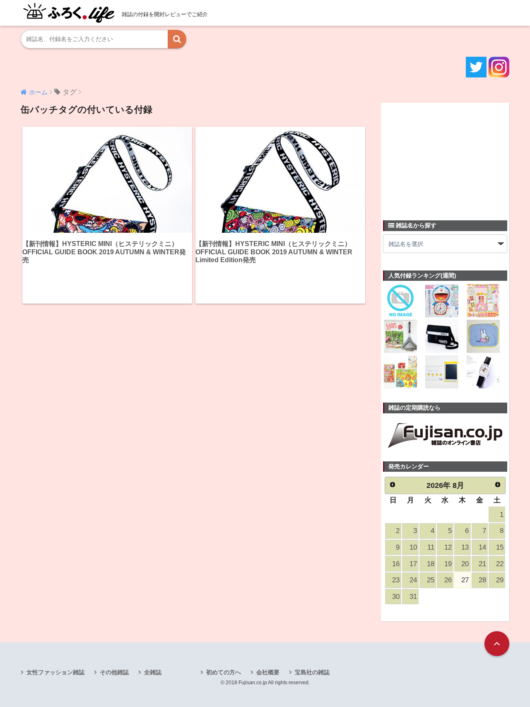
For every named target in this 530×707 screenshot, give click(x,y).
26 (448, 580)
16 (396, 564)
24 (413, 580)
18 (430, 564)
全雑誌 (152, 672)
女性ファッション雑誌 (55, 672)
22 (500, 564)
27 (465, 580)
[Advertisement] (445, 156)
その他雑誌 (114, 672)
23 (396, 580)
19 (448, 564)
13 (465, 547)
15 (500, 547)
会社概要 (267, 672)
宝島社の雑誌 (312, 672)
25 (430, 580)
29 (500, 580)
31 (413, 597)
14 (482, 547)
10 (413, 547)
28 (482, 580)
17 (413, 564)
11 (430, 547)
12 (448, 547)
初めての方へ (223, 672)
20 (465, 564)
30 (396, 597)
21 (482, 564)
